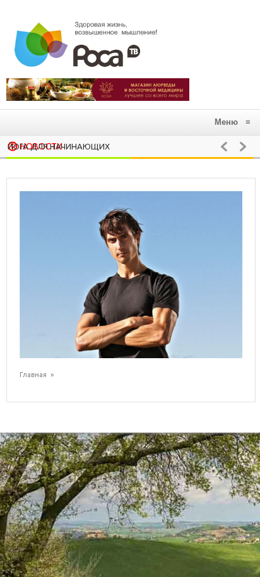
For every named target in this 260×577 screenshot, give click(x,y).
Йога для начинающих (59, 146)
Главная (33, 374)
